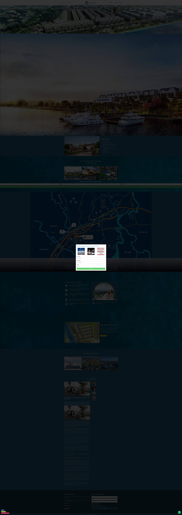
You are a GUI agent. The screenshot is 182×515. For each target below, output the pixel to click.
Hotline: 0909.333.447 (5, 513)
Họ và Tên (78, 256)
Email (3, 510)
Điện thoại (78, 260)
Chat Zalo (3, 511)
